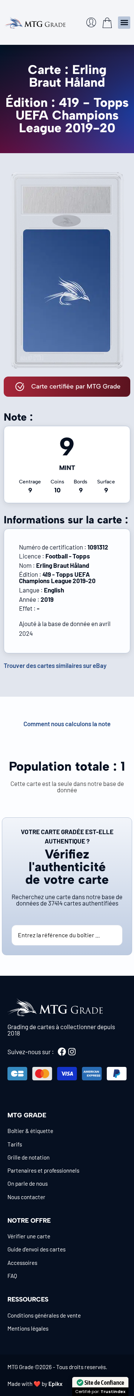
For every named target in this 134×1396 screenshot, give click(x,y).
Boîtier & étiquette (30, 1130)
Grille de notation (28, 1157)
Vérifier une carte (28, 1236)
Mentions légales (27, 1328)
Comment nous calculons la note (67, 723)
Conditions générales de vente (44, 1315)
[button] (124, 22)
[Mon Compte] (91, 22)
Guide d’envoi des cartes (36, 1249)
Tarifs (14, 1144)
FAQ (12, 1275)
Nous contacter (26, 1197)
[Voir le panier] (107, 23)
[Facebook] (62, 1051)
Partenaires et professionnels (43, 1170)
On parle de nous (27, 1183)
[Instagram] (72, 1051)
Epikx (55, 1383)
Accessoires (22, 1262)
